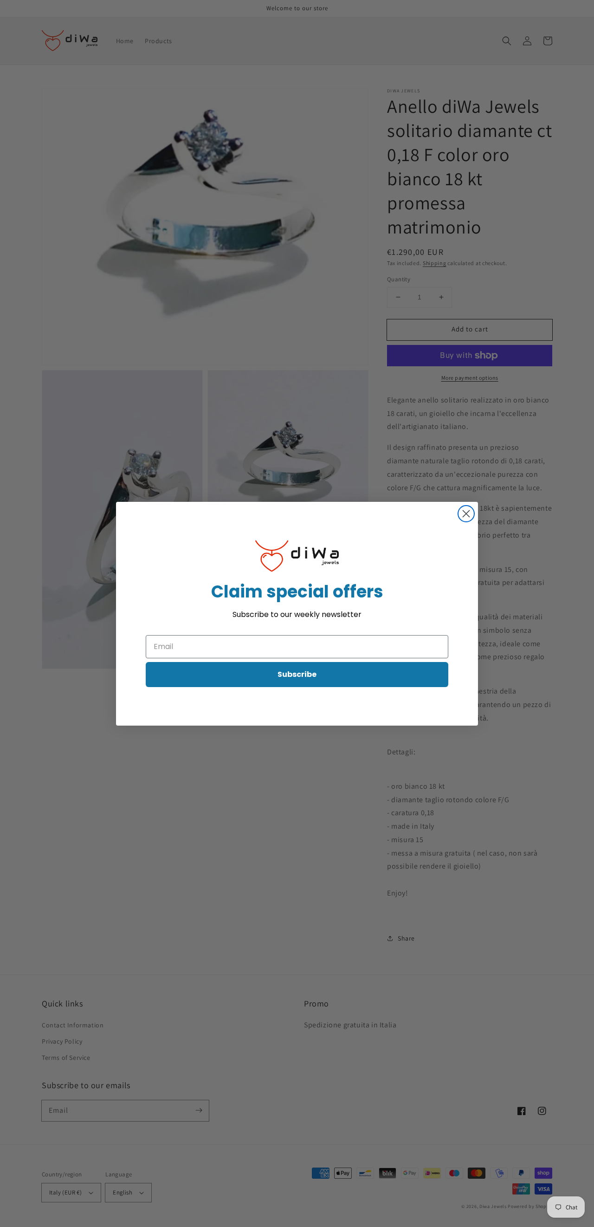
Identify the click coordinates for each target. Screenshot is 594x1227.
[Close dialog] (466, 514)
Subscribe (297, 674)
